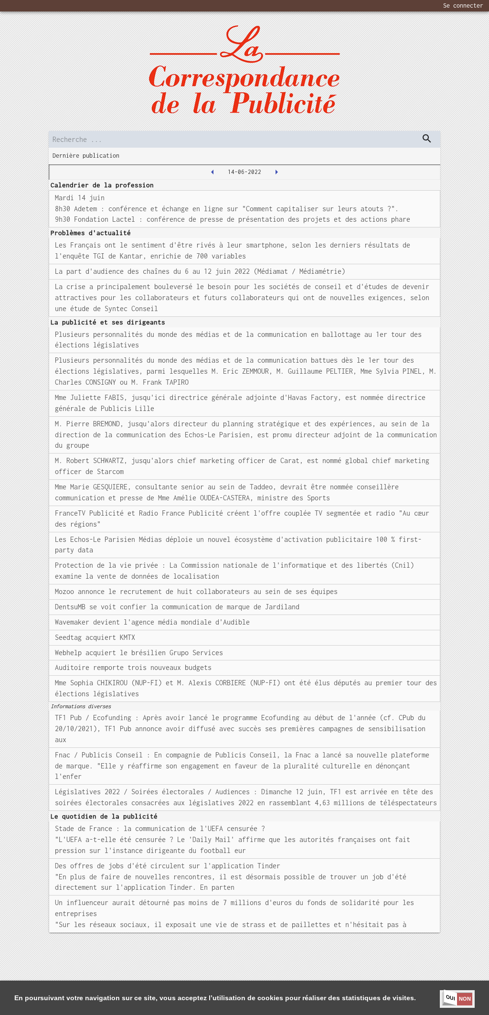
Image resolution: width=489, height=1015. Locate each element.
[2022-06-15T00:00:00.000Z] (276, 172)
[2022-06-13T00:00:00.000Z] (212, 172)
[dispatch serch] (427, 138)
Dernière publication (86, 155)
